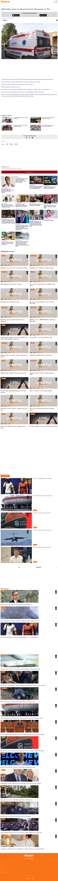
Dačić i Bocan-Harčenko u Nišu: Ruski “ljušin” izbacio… (42, 495)
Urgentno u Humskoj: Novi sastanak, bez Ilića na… (42, 547)
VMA (7, 144)
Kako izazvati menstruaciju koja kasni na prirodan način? (42, 409)
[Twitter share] (6, 20)
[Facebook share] (4, 20)
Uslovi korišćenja (3, 870)
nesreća (16, 144)
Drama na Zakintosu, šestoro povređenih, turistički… (48, 126)
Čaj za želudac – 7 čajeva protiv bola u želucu (41, 337)
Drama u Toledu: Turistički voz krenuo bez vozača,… (48, 118)
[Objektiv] (5, 2)
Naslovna (2, 6)
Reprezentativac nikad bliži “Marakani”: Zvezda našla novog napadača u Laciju (18, 767)
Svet (35, 544)
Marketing (2, 865)
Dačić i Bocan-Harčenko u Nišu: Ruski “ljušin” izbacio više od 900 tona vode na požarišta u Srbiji (21, 718)
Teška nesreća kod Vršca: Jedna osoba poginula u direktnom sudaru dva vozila (18, 701)
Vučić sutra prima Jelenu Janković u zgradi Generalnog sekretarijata (15, 604)
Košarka (35, 527)
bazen (11, 144)
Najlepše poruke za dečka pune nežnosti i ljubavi (42, 268)
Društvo (3, 607)
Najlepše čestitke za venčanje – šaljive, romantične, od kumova (14, 356)
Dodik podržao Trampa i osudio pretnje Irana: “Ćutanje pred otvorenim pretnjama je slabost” (21, 783)
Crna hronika (11, 6)
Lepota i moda (33, 255)
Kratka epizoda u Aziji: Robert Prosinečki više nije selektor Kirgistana (16, 816)
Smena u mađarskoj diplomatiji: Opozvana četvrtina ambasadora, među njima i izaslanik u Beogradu (22, 734)
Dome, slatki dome (5, 835)
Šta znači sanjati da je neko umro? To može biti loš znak (43, 426)
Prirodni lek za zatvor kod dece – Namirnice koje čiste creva (14, 409)
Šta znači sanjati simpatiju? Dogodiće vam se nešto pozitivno (13, 391)
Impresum (2, 862)
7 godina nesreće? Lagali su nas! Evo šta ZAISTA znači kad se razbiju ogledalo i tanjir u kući (14, 338)
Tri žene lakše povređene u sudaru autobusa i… (21, 118)
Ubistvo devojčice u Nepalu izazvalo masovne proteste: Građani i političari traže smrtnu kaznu (21, 832)
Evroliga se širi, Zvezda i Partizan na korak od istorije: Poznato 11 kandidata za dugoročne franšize (22, 750)
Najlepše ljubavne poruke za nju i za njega (11, 284)
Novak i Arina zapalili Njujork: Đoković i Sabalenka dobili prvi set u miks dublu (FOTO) (19, 637)
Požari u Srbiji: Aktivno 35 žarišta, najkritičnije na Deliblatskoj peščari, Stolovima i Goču (19, 620)
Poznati (3, 325)
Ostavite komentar (29, 172)
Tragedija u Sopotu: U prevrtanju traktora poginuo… (21, 126)
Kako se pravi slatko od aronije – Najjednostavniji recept (13, 427)
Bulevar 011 (3, 786)
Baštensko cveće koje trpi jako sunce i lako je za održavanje (12, 320)
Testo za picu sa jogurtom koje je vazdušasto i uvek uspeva (42, 285)
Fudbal (3, 753)
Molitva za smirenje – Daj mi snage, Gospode (41, 390)
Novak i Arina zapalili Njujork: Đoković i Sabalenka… (42, 478)
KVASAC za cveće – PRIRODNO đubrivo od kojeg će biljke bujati (42, 320)
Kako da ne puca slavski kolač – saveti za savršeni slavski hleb (42, 303)
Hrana (3, 255)
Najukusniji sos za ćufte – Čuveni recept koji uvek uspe (14, 268)
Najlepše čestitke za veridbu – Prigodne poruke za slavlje (42, 374)
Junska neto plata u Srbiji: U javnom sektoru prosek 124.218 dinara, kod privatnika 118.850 (20, 669)
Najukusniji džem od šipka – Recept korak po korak (13, 373)
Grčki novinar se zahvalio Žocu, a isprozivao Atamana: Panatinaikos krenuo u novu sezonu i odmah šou (23, 685)
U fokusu (6, 6)
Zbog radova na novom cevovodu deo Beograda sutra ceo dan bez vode (17, 799)
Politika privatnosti (3, 872)
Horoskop (3, 378)
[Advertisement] (29, 69)
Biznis (3, 655)
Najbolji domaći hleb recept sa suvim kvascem (41, 355)
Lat (55, 0)
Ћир (56, 0)
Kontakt (2, 867)
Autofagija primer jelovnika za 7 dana (10, 302)
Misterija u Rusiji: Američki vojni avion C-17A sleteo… (42, 530)
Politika (35, 510)
